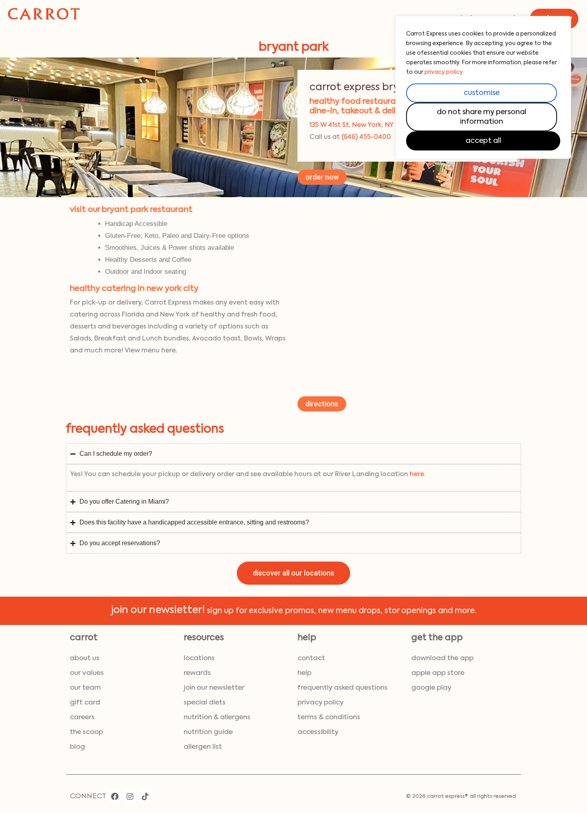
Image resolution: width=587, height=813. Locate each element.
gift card (85, 702)
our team (85, 687)
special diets (205, 702)
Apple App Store (437, 673)
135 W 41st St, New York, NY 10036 (361, 125)
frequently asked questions (342, 687)
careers (82, 717)
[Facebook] (114, 796)
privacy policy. (444, 72)
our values (87, 673)
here (417, 474)
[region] (483, 87)
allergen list (203, 747)
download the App (442, 658)
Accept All (483, 140)
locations (199, 658)
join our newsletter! (158, 610)
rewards (197, 673)
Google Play (431, 687)
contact (311, 658)
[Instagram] (129, 796)
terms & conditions (328, 717)
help (304, 673)
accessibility (317, 732)
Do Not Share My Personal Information (481, 117)
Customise (482, 93)
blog (77, 747)
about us (84, 658)
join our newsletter (214, 687)
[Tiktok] (145, 796)
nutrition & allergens (217, 717)
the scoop (86, 732)
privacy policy (320, 702)
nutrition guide (208, 732)
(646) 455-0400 (366, 137)
